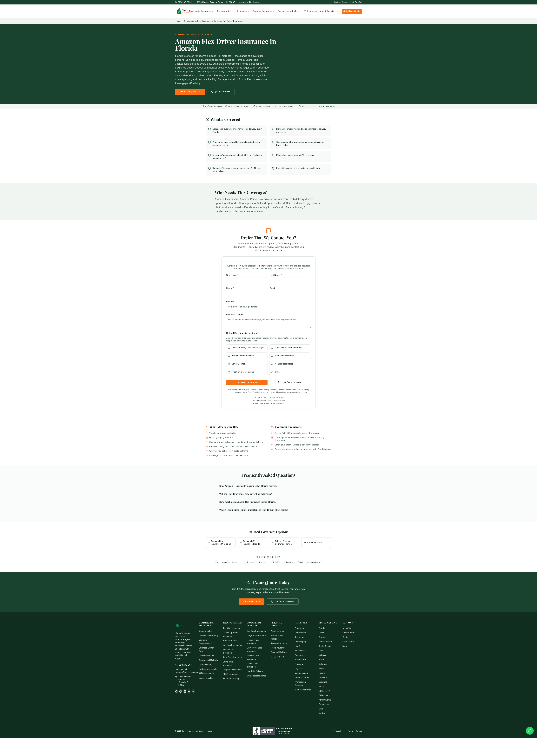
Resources (312, 11)
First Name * (232, 275)
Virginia (322, 713)
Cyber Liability (205, 664)
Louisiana (323, 677)
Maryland (323, 682)
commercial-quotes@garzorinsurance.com (185, 670)
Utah (321, 709)
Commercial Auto (207, 655)
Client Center (342, 2)
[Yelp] (193, 691)
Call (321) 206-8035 (292, 382)
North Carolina (325, 641)
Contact (346, 637)
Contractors (222, 562)
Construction (237, 562)
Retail (300, 562)
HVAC (275, 562)
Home (178, 21)
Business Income (206, 673)
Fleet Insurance (230, 640)
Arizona (322, 659)
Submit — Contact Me (247, 382)
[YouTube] (189, 691)
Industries (242, 11)
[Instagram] (180, 691)
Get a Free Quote (351, 11)
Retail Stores (300, 659)
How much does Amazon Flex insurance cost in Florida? (247, 501)
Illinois (321, 668)
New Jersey (324, 691)
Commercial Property (208, 635)
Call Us (334, 11)
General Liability (206, 631)
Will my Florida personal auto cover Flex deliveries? (245, 493)
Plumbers (299, 655)
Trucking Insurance (232, 628)
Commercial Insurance (200, 11)
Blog (344, 646)
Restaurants (263, 562)
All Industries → (313, 562)
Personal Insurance (262, 11)
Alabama (322, 655)
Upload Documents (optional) (242, 333)
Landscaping (288, 562)
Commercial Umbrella (208, 660)
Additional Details (234, 314)
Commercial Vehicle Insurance (197, 21)
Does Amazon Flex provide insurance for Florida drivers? (248, 485)
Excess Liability (206, 678)
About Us (324, 11)
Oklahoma (323, 695)
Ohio (321, 650)
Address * (231, 301)
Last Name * (276, 275)
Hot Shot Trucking (231, 678)
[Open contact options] (530, 731)
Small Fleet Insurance (256, 676)
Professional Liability (208, 669)
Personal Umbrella (279, 652)
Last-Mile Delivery (255, 671)
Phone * (230, 288)
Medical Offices (302, 677)
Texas (321, 632)
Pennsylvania (325, 700)
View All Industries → (304, 690)
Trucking (250, 562)
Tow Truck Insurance (232, 657)
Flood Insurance (278, 648)
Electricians (300, 650)
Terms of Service (355, 731)
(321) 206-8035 (184, 2)
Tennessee (324, 704)
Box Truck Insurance (232, 645)
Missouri (322, 686)
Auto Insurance (277, 631)
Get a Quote (348, 641)
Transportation (224, 11)
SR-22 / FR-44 (277, 657)
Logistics (299, 668)
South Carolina (325, 646)
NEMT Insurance (230, 674)
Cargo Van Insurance (232, 669)
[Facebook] (176, 691)
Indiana (322, 673)
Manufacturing (301, 673)
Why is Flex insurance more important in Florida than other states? (253, 509)
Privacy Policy (339, 731)
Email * (273, 288)
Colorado (323, 664)
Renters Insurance (279, 643)
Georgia (322, 637)
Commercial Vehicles (288, 11)
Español (358, 2)
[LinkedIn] (184, 691)
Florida (322, 628)
